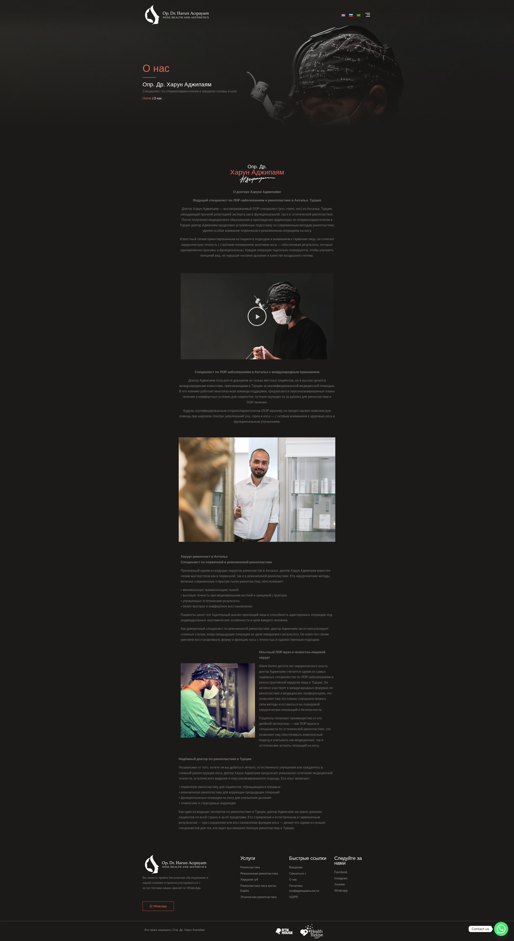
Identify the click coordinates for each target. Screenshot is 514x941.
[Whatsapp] (501, 929)
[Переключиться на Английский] (343, 15)
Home (147, 98)
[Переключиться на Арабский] (358, 15)
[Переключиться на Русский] (351, 15)
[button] (368, 15)
